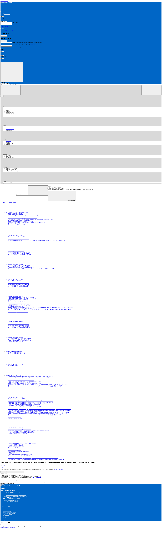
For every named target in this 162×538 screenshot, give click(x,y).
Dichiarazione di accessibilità (9, 513)
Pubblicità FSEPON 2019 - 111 (14, 388)
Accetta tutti (20, 471)
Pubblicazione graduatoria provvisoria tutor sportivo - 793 (19, 304)
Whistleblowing (6, 515)
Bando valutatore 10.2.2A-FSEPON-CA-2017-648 (18, 266)
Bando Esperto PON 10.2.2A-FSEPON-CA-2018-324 (19, 285)
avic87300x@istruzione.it (16, 495)
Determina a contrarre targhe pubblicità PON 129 (18, 433)
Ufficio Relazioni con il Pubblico (9, 512)
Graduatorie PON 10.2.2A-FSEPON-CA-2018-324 (18, 281)
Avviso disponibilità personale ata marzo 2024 (17, 223)
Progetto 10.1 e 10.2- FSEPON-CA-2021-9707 (15, 351)
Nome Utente (15, 22)
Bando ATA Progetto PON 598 (14, 322)
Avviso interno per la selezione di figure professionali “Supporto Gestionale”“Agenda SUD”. (26, 222)
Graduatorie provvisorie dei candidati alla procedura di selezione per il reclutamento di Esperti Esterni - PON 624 (30, 402)
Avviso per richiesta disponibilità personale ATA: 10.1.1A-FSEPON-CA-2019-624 (24, 411)
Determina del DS (11, 453)
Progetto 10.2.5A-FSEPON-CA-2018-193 (14, 341)
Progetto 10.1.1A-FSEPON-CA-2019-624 (14, 397)
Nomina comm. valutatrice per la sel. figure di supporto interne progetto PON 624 (24, 406)
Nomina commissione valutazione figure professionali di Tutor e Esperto (22, 218)
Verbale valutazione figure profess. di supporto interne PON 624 (21, 405)
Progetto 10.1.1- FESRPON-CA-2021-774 (14, 354)
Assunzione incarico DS (13, 452)
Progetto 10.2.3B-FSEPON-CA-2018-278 (14, 269)
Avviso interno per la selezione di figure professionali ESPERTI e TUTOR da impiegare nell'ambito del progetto (30, 219)
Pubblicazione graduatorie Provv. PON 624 (16, 398)
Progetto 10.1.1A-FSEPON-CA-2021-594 (16, 353)
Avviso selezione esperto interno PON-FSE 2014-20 (18, 239)
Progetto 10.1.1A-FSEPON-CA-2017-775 (14, 235)
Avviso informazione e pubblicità (14, 450)
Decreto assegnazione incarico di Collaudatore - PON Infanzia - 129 (21, 454)
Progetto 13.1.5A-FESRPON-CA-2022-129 (15, 427)
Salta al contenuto (4, 1)
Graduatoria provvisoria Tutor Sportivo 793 (16, 301)
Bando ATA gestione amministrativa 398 (16, 251)
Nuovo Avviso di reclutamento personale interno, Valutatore (20, 308)
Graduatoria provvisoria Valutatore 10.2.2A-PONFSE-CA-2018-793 (22, 298)
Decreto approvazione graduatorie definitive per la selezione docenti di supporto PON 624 (26, 404)
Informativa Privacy (7, 511)
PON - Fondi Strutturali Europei (54, 187)
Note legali (5, 509)
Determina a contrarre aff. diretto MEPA (16, 445)
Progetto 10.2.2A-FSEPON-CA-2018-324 (14, 279)
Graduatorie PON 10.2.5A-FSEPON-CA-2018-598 (18, 324)
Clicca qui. (3, 465)
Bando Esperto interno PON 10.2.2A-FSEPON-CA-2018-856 (20, 340)
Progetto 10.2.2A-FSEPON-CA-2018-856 (14, 337)
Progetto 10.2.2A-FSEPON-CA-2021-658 (16, 352)
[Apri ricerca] (151, 90)
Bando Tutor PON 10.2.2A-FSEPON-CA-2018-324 (18, 284)
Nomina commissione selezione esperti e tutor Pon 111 (19, 382)
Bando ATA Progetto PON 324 (14, 280)
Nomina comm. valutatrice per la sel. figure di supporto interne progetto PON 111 (24, 381)
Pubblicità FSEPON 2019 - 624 (14, 417)
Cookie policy (6, 508)
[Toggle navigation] (11, 90)
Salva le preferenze (10, 483)
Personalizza (3, 471)
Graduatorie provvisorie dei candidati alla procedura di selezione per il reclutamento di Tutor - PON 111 (28, 377)
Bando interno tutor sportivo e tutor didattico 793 (18, 312)
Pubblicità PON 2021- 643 (13, 365)
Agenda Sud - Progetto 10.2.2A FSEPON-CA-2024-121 (17, 212)
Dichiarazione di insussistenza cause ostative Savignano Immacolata (21, 431)
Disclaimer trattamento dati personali (8, 527)
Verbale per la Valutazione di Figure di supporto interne (19, 220)
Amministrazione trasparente (8, 517)
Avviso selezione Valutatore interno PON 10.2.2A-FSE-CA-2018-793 (22, 310)
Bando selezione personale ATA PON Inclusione (18, 238)
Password (14, 23)
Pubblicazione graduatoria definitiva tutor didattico (18, 299)
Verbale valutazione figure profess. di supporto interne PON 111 (21, 380)
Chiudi (2, 51)
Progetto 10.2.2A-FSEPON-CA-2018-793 (14, 296)
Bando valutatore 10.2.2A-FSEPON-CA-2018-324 (18, 283)
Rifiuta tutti (11, 471)
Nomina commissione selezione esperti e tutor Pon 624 (19, 407)
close (2, 96)
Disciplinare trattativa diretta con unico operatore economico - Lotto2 (22, 443)
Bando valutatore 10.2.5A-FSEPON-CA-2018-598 (18, 325)
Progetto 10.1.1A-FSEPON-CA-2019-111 (56, 188)
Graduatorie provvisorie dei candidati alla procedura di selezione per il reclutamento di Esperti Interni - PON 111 (30, 376)
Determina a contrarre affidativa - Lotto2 (16, 446)
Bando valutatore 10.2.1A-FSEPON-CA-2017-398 (18, 253)
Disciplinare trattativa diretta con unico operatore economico (20, 447)
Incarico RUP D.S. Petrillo (13, 226)
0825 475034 (7, 493)
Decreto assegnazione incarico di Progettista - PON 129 (19, 455)
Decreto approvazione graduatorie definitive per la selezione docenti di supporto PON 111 (26, 378)
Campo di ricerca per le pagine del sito (8, 194)
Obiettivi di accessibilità (8, 514)
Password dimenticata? (5, 26)
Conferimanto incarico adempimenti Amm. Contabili (18, 451)
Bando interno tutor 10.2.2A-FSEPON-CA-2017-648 (19, 265)
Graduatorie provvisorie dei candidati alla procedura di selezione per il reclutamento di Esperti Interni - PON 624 (30, 401)
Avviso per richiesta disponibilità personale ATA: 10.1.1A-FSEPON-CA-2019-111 (24, 383)
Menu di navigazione (71, 200)
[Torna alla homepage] (81, 84)
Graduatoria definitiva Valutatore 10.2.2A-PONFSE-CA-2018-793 (21, 297)
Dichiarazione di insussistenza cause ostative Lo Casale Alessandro (21, 432)
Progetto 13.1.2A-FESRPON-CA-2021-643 (15, 364)
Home (49, 186)
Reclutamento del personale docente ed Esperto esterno (19, 236)
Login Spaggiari (33, 44)
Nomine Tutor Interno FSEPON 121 (15, 214)
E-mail (13, 42)
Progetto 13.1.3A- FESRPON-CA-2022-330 (15, 418)
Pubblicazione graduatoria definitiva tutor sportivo (18, 300)
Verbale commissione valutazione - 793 (16, 306)
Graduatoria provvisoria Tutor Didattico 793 (17, 303)
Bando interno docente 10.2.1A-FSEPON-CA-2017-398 (19, 254)
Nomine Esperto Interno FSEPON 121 (16, 213)
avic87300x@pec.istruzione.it (16, 496)
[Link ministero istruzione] (6, 2)
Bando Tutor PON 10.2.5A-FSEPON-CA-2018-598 (18, 326)
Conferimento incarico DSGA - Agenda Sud (17, 224)
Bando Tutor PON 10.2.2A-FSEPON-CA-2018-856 (18, 339)
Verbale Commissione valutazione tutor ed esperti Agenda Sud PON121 (22, 216)
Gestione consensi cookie (8, 516)
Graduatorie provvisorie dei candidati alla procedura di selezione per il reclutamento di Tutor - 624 (27, 403)
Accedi (2, 16)
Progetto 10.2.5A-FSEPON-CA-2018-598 (14, 321)
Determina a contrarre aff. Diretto (14, 448)
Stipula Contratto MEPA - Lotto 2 (17, 444)
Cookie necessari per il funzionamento (8, 480)
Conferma (7, 83)
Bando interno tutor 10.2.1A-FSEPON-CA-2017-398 (19, 252)
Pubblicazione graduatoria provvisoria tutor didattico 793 (19, 305)
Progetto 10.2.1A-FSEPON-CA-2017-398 (14, 250)
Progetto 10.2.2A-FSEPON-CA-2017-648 (14, 264)
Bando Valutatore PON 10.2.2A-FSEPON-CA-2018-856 (19, 338)
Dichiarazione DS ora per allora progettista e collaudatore (19, 429)
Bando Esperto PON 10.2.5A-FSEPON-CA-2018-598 (19, 327)
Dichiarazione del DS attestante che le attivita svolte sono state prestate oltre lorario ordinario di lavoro (28, 430)
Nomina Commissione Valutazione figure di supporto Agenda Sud (21, 221)
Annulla (2, 83)
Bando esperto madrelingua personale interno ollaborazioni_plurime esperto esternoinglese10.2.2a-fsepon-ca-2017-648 (31, 268)
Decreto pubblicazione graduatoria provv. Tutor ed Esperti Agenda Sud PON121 (24, 215)
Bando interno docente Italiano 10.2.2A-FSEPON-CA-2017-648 (21, 267)
